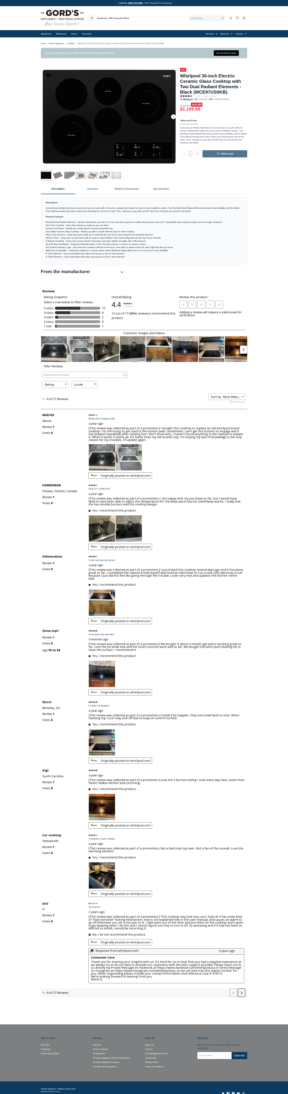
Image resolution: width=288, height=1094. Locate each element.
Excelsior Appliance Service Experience (111, 1058)
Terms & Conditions (154, 1066)
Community (150, 1058)
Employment (99, 1053)
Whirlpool (188, 99)
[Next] (173, 116)
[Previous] (45, 116)
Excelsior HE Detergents (104, 1066)
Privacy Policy (151, 1062)
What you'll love (189, 120)
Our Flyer (45, 1045)
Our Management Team (156, 1053)
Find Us (149, 1049)
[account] (230, 18)
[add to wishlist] (197, 153)
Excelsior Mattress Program (106, 1062)
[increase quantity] (190, 152)
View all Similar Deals (226, 53)
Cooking (70, 43)
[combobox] (207, 18)
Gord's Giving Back (50, 1053)
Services (97, 1045)
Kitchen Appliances (56, 43)
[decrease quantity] (190, 155)
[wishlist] (237, 18)
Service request (100, 1049)
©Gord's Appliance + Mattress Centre (56, 1089)
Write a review (210, 96)
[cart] (243, 18)
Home (43, 43)
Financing (45, 1049)
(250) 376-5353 (135, 3)
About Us (149, 1045)
